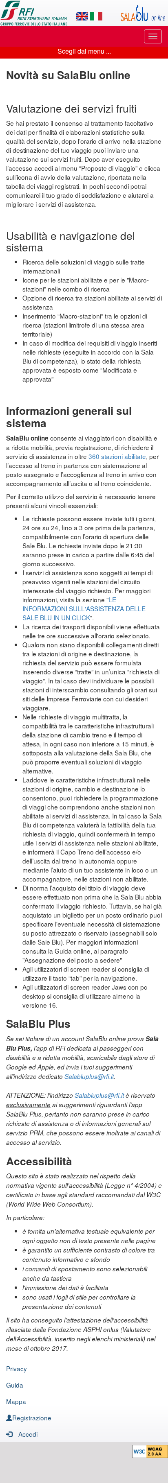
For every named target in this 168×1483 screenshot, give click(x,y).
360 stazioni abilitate (117, 456)
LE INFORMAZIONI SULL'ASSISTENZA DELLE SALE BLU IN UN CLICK (84, 608)
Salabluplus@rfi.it (89, 1076)
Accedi (28, 1433)
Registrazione (31, 1417)
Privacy (16, 1368)
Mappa (16, 1401)
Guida (14, 1384)
